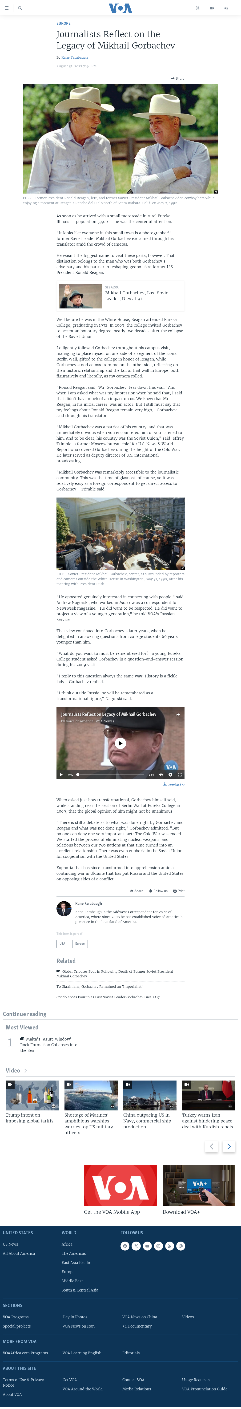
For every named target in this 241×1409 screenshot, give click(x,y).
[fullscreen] (180, 774)
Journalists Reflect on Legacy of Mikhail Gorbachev (109, 714)
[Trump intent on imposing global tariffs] (32, 1095)
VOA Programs (16, 1317)
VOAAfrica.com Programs (25, 1353)
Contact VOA (133, 1380)
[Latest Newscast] (226, 8)
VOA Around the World (83, 1389)
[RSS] (169, 1246)
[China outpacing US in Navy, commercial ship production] (150, 1095)
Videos (188, 1317)
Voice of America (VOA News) (90, 721)
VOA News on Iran (79, 1326)
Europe (63, 24)
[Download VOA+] (199, 1185)
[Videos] (212, 8)
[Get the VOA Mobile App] (120, 1185)
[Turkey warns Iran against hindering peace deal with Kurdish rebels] (208, 1095)
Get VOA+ (71, 1380)
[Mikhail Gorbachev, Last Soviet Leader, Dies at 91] (80, 296)
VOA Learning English (82, 1353)
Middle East (72, 1281)
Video (13, 1071)
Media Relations (136, 1389)
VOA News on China (139, 1317)
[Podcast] (180, 1246)
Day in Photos (75, 1317)
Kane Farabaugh (74, 57)
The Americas (74, 1253)
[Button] (178, 78)
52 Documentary (137, 1326)
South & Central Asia (80, 1290)
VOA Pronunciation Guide (204, 1389)
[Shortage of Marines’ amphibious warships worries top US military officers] (91, 1095)
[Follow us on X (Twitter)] (136, 1246)
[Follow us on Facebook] (124, 1246)
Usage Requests (196, 1380)
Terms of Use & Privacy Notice (23, 1383)
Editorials (131, 1353)
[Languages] (198, 8)
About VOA (12, 1394)
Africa (67, 1244)
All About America (19, 1253)
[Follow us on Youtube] (147, 1246)
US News (10, 1244)
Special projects (17, 1326)
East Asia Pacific (76, 1262)
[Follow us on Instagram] (158, 1246)
